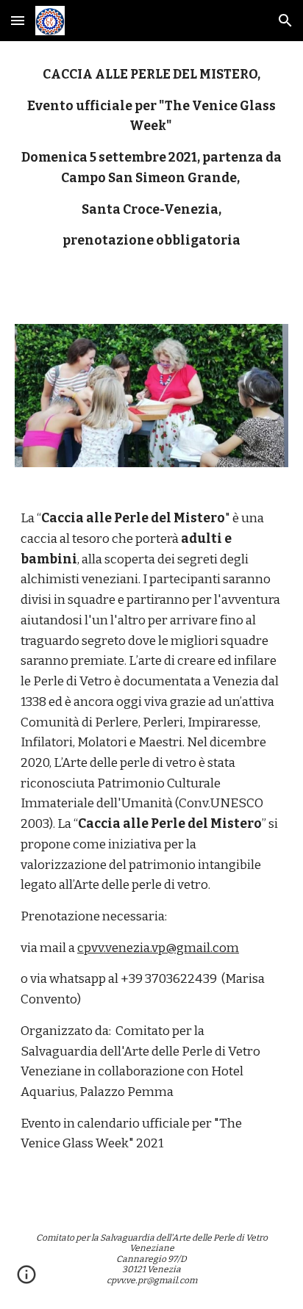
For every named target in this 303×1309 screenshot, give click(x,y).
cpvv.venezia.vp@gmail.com (158, 948)
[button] (17, 20)
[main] (151, 174)
